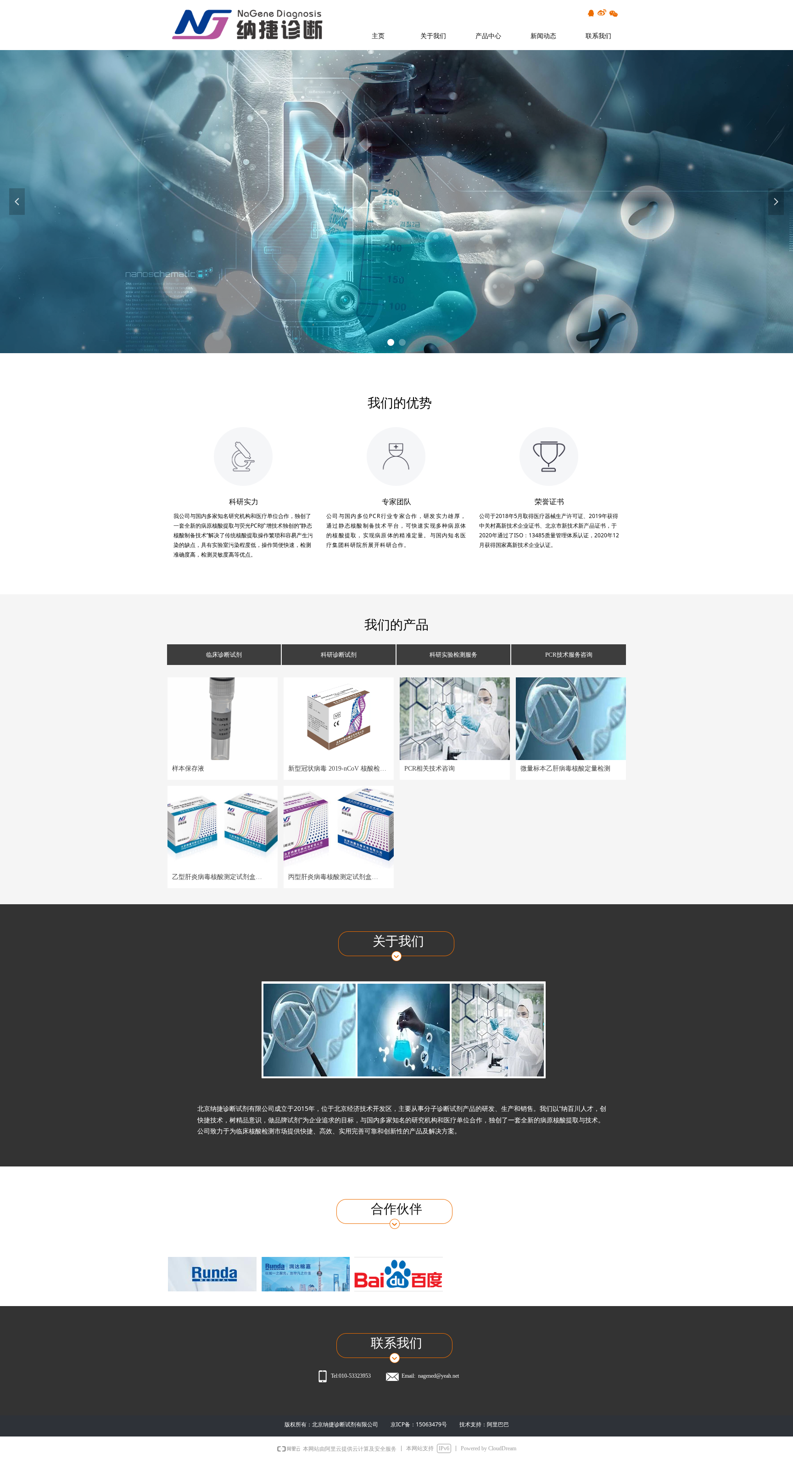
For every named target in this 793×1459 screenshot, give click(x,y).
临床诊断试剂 (224, 654)
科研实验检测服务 (453, 654)
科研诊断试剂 (339, 654)
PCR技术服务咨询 (568, 654)
